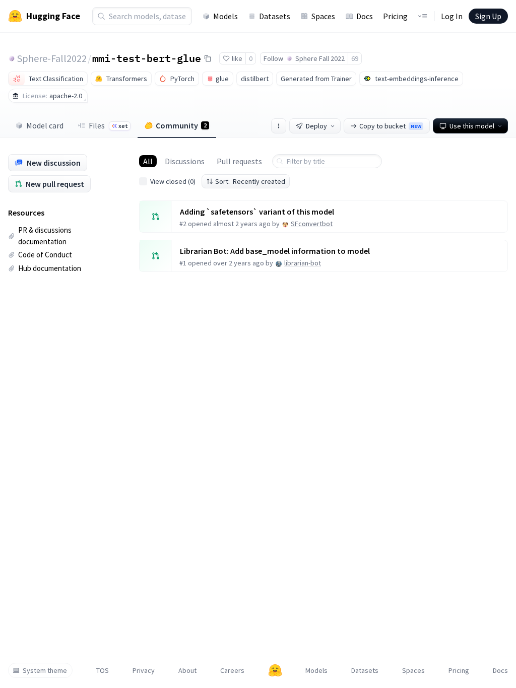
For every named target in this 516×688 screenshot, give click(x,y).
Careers (232, 670)
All (148, 161)
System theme (45, 670)
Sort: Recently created (250, 181)
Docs (364, 16)
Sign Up (488, 16)
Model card (44, 125)
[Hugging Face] (275, 670)
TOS (102, 670)
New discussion (54, 163)
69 (354, 58)
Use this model (471, 125)
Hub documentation (49, 268)
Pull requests (239, 161)
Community (181, 125)
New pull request (55, 184)
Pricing (395, 16)
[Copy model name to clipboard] (207, 58)
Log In (452, 16)
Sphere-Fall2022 (52, 58)
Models (225, 16)
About (187, 670)
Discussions (185, 161)
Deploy (316, 125)
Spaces (323, 16)
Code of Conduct (45, 254)
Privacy (144, 670)
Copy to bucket (390, 125)
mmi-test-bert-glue (146, 58)
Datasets (274, 16)
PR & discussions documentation (45, 235)
